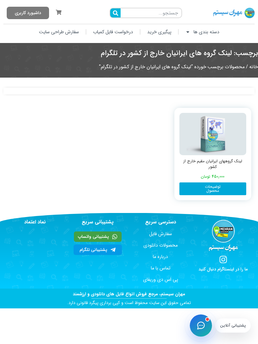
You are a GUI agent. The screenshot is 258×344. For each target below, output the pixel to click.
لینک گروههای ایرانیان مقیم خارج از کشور (212, 164)
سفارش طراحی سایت (59, 32)
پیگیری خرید (159, 32)
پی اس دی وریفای (160, 279)
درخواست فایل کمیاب (113, 32)
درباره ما (160, 256)
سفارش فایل (160, 234)
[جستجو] (115, 12)
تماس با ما (160, 268)
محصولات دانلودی (160, 245)
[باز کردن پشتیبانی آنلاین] (201, 325)
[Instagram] (223, 259)
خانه (253, 67)
